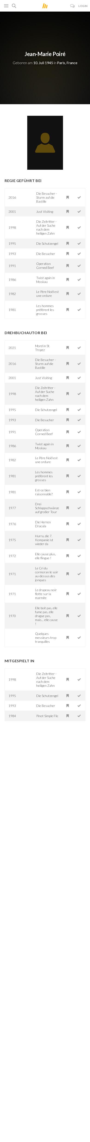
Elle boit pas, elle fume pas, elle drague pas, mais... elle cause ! (46, 616)
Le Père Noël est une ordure (47, 294)
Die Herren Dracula (43, 524)
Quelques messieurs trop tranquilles (45, 637)
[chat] (72, 5)
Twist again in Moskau (45, 280)
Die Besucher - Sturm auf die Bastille (46, 197)
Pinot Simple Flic (47, 716)
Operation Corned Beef (45, 266)
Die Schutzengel (47, 243)
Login (83, 5)
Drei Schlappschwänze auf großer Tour (47, 508)
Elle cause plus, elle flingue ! (45, 556)
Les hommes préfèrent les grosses (45, 310)
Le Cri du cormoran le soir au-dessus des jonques (46, 574)
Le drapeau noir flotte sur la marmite (46, 594)
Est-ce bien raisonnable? (44, 492)
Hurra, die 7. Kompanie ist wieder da (44, 540)
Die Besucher (45, 254)
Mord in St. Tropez (42, 348)
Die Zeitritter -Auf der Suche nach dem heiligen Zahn (46, 227)
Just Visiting (44, 211)
